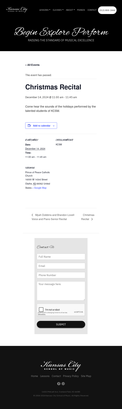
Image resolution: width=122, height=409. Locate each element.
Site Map (86, 376)
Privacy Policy (71, 376)
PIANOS (81, 9)
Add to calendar (41, 125)
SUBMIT (61, 324)
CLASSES (57, 9)
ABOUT (69, 9)
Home (34, 376)
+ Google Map (39, 187)
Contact (56, 376)
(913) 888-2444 (107, 10)
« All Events (32, 65)
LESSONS (44, 9)
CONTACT (92, 9)
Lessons (45, 376)
